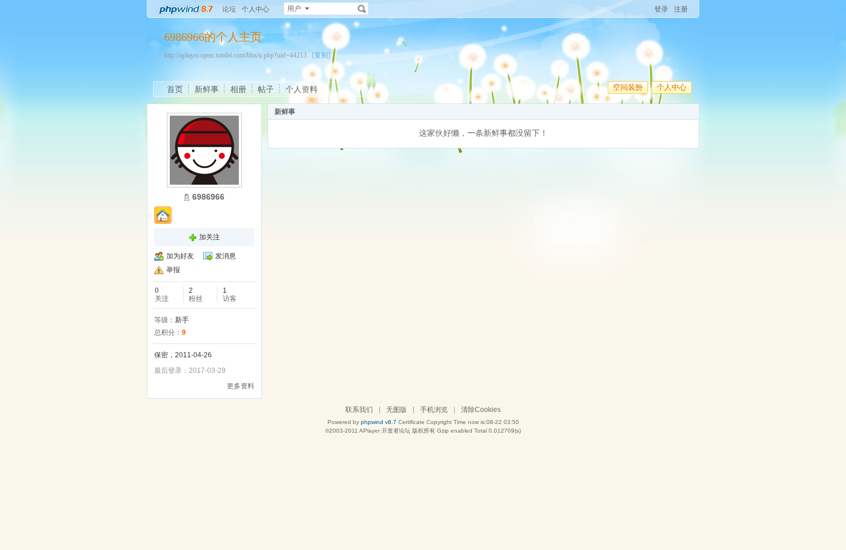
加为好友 (180, 256)
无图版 (396, 410)
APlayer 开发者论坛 (384, 430)
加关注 (209, 237)
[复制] (321, 55)
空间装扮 (628, 87)
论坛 (229, 9)
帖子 (266, 89)
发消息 (225, 256)
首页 (175, 89)
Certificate (411, 422)
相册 (238, 89)
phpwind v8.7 (379, 422)
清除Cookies (481, 410)
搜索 (362, 8)
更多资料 (240, 386)
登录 (661, 9)
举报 (173, 270)
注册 (681, 9)
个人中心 (255, 9)
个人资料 (301, 89)
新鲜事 (207, 89)
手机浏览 (434, 410)
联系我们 (359, 410)
